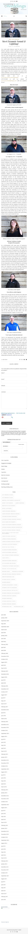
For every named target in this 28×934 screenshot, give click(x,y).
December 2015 (5, 724)
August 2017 (4, 694)
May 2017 (3, 700)
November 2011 (5, 869)
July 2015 (3, 739)
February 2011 (4, 896)
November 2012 (5, 834)
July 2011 (3, 881)
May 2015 (3, 745)
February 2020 (4, 653)
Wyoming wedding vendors (9, 603)
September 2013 (5, 804)
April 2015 (3, 748)
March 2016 (4, 718)
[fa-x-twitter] (13, 1)
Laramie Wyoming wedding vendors (11, 541)
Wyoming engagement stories (10, 584)
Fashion (3, 469)
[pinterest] (16, 1)
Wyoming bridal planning (8, 579)
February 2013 (4, 825)
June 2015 (3, 742)
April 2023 (3, 632)
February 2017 (4, 706)
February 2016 (4, 721)
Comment (3, 391)
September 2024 (5, 626)
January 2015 (4, 757)
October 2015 (4, 730)
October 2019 (4, 659)
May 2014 (3, 781)
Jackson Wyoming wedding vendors (11, 530)
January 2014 (4, 792)
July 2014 (3, 775)
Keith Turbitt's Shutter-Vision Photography (10, 533)
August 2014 (4, 772)
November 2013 (5, 798)
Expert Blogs (4, 466)
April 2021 (3, 647)
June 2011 (3, 884)
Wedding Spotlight (5, 484)
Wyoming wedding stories (9, 601)
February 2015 (4, 754)
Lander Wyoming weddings (9, 536)
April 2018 (3, 683)
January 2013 (4, 828)
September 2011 (5, 875)
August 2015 (4, 736)
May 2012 (3, 852)
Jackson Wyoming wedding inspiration (12, 527)
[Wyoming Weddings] (14, 913)
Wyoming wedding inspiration (10, 590)
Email (2, 379)
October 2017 (4, 692)
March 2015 (4, 751)
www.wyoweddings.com (8, 576)
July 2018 (3, 680)
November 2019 (5, 656)
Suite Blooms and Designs (9, 563)
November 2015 (5, 727)
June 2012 (3, 849)
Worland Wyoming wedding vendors (11, 574)
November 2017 (5, 689)
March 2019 (4, 668)
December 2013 (5, 795)
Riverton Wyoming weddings (9, 552)
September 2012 (5, 840)
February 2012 (4, 861)
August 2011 (4, 878)
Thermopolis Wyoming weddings (10, 565)
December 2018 (5, 674)
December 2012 (5, 831)
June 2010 (3, 899)
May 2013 (3, 816)
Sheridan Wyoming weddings (9, 560)
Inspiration (3, 472)
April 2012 (3, 855)
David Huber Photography (9, 521)
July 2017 (3, 697)
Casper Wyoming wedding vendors (11, 513)
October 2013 (4, 801)
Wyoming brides (6, 582)
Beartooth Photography (8, 505)
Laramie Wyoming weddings (9, 538)
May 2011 (3, 887)
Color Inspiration (5, 460)
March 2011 (4, 893)
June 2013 (3, 813)
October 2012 (4, 837)
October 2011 (4, 872)
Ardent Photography (7, 502)
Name (3, 373)
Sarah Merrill (5, 557)
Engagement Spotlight (6, 463)
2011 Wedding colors (7, 494)
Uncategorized (4, 481)
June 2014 (3, 778)
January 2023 (4, 635)
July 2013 (3, 810)
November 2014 (5, 763)
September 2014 (5, 769)
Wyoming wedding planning (9, 595)
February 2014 (4, 789)
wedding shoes (6, 571)
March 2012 (4, 858)
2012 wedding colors (7, 497)
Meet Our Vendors (14, 39)
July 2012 (3, 846)
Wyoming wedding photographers (11, 593)
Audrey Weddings (20, 502)
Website (3, 385)
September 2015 (5, 733)
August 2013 (4, 807)
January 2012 (4, 864)
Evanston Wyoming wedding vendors (11, 524)
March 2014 (4, 786)
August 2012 (4, 843)
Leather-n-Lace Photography (9, 544)
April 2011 (3, 890)
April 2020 (3, 650)
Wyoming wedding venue (7, 487)
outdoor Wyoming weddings (9, 549)
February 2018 (4, 686)
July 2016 (3, 712)
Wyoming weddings (7, 598)
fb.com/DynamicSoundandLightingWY (9, 77)
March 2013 (4, 822)
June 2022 (3, 638)
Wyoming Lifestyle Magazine (9, 587)
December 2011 (5, 867)
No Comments (16, 46)
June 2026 (3, 614)
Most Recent (4, 478)
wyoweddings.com (7, 606)
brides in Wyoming (7, 508)
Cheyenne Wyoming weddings (9, 516)
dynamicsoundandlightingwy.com (8, 80)
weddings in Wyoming (17, 571)
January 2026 (4, 617)
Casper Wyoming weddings (9, 511)
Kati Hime (5, 359)
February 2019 (4, 671)
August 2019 (4, 662)
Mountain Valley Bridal (8, 547)
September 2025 (5, 620)
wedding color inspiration (9, 568)
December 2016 (5, 709)
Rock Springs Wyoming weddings (10, 555)
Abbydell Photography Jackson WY (11, 500)
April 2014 (3, 783)
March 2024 (4, 629)
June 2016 (3, 715)
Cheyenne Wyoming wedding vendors (11, 519)
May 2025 (3, 623)
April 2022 (3, 641)
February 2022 (4, 644)
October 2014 (4, 766)
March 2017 (4, 703)
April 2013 (3, 819)
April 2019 (3, 665)
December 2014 (5, 760)
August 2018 (4, 677)
